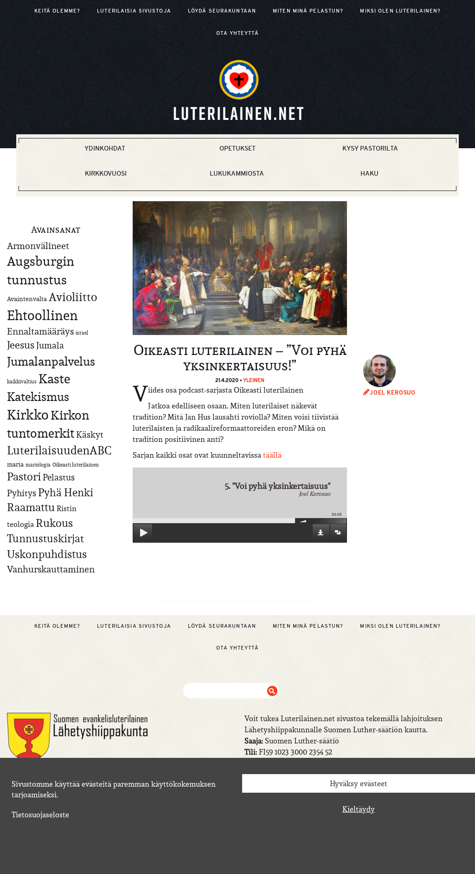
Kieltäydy (358, 809)
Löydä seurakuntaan (222, 10)
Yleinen (253, 380)
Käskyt (89, 434)
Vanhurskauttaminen (51, 569)
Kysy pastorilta (370, 148)
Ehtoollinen (42, 315)
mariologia (38, 464)
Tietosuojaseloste (40, 814)
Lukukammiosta (237, 173)
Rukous (54, 523)
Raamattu (31, 507)
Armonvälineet (38, 245)
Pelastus (59, 477)
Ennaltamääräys (40, 331)
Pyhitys (21, 493)
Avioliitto (73, 296)
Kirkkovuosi (106, 173)
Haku (369, 173)
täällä (272, 455)
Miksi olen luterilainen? (400, 10)
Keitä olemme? (57, 10)
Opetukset (237, 148)
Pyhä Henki (65, 492)
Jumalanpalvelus (51, 361)
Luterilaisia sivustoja (134, 10)
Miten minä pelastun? (308, 10)
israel (82, 332)
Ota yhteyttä (237, 33)
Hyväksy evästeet (358, 783)
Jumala (50, 345)
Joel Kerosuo (393, 392)
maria (15, 464)
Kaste (54, 379)
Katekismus (38, 396)
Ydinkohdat (104, 148)
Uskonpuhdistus (47, 554)
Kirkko (28, 414)
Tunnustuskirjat (45, 538)
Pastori (24, 477)
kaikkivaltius (22, 381)
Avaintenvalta (27, 299)
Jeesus (20, 344)
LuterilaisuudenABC (59, 450)
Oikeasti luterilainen (75, 464)
